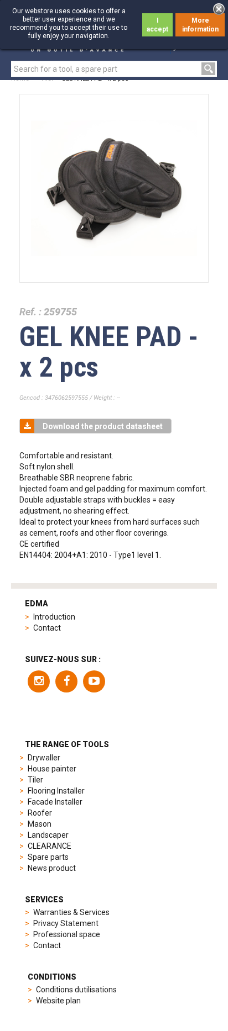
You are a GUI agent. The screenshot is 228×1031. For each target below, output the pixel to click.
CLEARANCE (49, 846)
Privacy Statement (66, 923)
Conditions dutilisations (76, 989)
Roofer (40, 812)
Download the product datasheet (103, 426)
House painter (52, 768)
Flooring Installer (56, 790)
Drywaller (44, 757)
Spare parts (48, 857)
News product (52, 868)
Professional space (66, 934)
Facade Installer (55, 801)
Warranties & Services (71, 912)
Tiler (35, 779)
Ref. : (30, 312)
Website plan (58, 1000)
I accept (157, 25)
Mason (39, 823)
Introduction (54, 616)
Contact (47, 627)
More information (200, 25)
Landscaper (48, 835)
